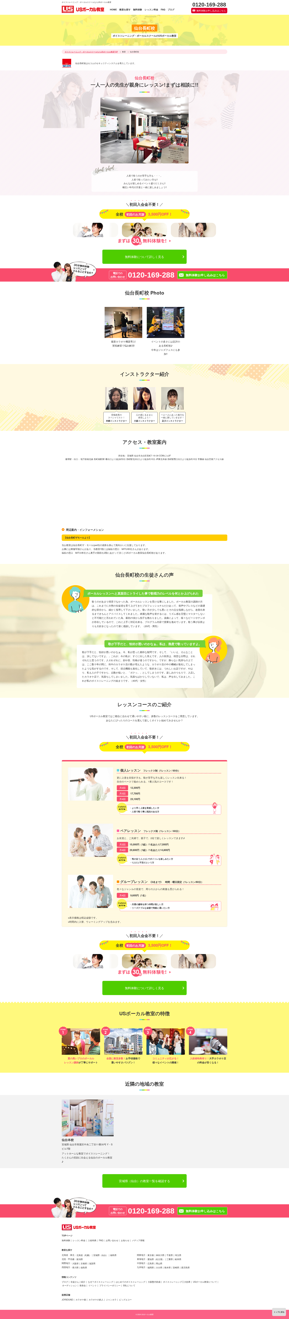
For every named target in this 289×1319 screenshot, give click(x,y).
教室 (124, 51)
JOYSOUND (67, 1299)
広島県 (151, 1263)
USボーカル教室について (205, 1281)
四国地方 (66, 1267)
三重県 (169, 1259)
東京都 (151, 1255)
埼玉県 (178, 1255)
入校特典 (92, 1240)
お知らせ (125, 1240)
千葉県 (169, 1255)
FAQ (101, 1240)
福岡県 (151, 1267)
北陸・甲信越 (68, 1259)
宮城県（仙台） (100, 1255)
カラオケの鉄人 (96, 1299)
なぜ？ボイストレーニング (100, 1281)
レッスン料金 (79, 1240)
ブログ (65, 1281)
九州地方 (141, 1267)
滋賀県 (92, 1263)
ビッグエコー (125, 1299)
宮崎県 (176, 1267)
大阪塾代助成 (154, 1281)
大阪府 (75, 1263)
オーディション (69, 1285)
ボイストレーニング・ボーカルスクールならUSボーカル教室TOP (91, 51)
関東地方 (141, 1254)
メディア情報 (138, 1240)
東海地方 (141, 1259)
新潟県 (79, 1259)
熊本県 (167, 1267)
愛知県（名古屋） (156, 1259)
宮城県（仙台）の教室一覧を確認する (144, 1181)
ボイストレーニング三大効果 (176, 1281)
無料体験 (66, 1240)
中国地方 (141, 1263)
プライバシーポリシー (109, 1285)
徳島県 (84, 1267)
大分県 (159, 1267)
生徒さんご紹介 (78, 1281)
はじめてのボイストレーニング (130, 1281)
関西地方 (66, 1263)
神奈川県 (160, 1255)
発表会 (82, 1285)
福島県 (113, 1255)
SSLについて (129, 1285)
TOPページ (67, 1235)
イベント (92, 1285)
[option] (117, 405)
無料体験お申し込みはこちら (211, 10)
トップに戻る (279, 1312)
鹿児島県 (185, 1267)
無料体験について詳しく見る (144, 256)
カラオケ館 (81, 1299)
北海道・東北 (68, 1254)
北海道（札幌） (83, 1255)
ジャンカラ (111, 1299)
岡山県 (159, 1263)
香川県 (75, 1267)
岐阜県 (178, 1259)
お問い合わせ (112, 1240)
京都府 (84, 1263)
